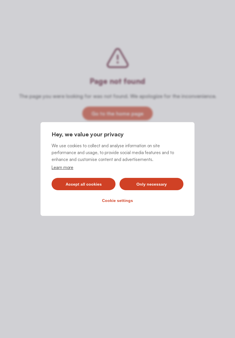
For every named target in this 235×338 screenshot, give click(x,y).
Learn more (62, 167)
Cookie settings (117, 200)
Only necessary (151, 184)
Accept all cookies (84, 184)
